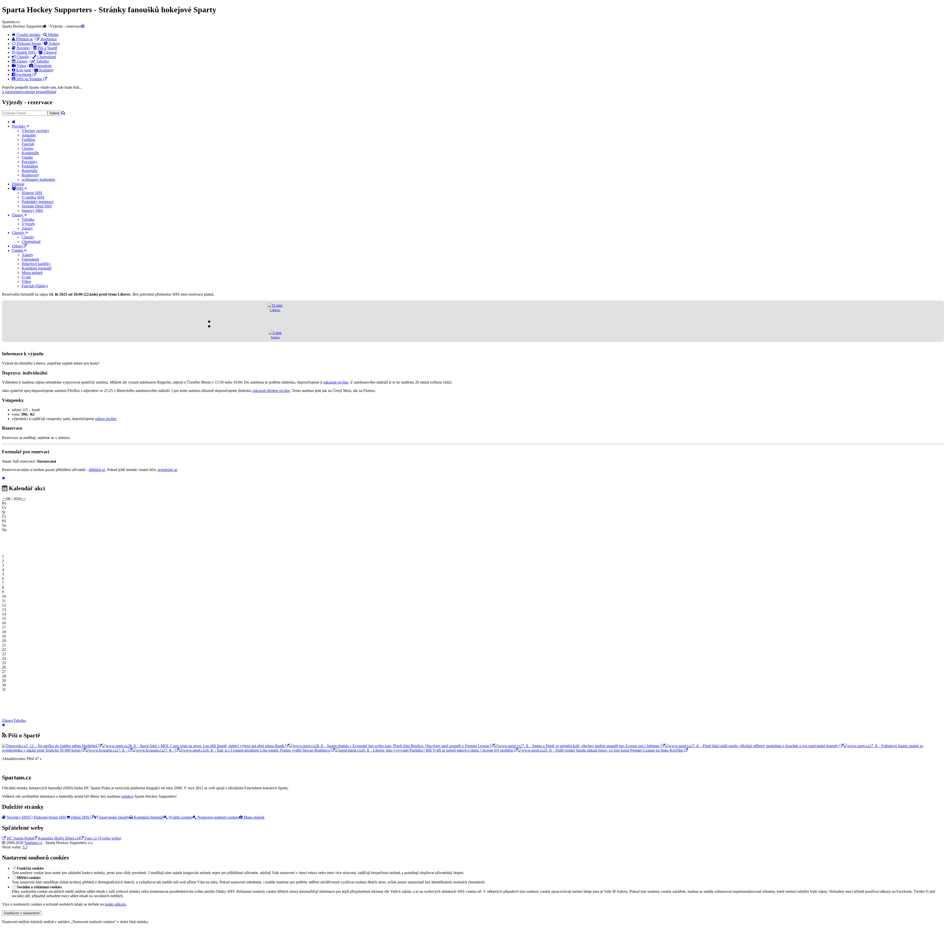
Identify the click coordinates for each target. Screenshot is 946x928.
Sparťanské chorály (113, 817)
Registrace (48, 39)
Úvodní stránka (28, 35)
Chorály (22, 57)
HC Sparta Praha (19, 838)
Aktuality (29, 135)
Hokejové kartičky (36, 264)
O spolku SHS (33, 197)
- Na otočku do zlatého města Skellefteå (61, 746)
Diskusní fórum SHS (49, 817)
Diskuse (18, 184)
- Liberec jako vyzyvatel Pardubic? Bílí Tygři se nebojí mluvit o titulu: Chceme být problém (437, 750)
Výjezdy (28, 224)
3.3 (24, 847)
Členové (50, 52)
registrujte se (167, 470)
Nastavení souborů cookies (217, 817)
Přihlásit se (24, 39)
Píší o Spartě (47, 48)
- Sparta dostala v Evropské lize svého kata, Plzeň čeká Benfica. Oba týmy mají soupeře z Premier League (402, 746)
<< (4, 499)
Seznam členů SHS (37, 206)
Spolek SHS (25, 52)
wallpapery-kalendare (38, 179)
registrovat (19, 92)
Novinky (23, 48)
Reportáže (29, 171)
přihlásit (50, 92)
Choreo (27, 148)
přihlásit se (97, 470)
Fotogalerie (42, 66)
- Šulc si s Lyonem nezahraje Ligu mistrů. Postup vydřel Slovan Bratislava (268, 750)
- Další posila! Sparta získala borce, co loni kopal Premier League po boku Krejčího (613, 750)
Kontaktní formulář (36, 268)
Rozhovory (30, 175)
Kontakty (46, 70)
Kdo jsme (23, 70)
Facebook (24, 74)
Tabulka (42, 61)
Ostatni (27, 157)
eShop (17, 246)
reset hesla (36, 92)
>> (23, 499)
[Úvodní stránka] (14, 122)
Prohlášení (30, 166)
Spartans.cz (33, 843)
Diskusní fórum (28, 43)
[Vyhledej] (63, 113)
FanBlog (28, 139)
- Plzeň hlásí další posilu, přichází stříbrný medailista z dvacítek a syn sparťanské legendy (765, 746)
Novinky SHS (17, 817)
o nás (6, 92)
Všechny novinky (35, 131)
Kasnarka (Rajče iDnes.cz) (58, 838)
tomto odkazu (115, 904)
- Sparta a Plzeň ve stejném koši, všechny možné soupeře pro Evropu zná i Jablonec (590, 746)
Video (21, 66)
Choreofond (46, 57)
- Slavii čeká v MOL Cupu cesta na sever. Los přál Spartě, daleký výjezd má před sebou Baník (206, 746)
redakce (127, 796)
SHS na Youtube (29, 79)
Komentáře (30, 153)
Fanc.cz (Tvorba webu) (102, 838)
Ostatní (18, 250)
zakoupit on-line (335, 382)
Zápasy (22, 61)
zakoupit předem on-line (271, 390)
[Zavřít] (3, 478)
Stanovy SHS (32, 210)
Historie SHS (32, 193)
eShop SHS (80, 817)
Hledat (52, 35)
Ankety (54, 43)
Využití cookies (180, 817)
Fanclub (28, 144)
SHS (20, 188)
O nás (26, 277)
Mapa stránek (32, 272)
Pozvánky (29, 162)
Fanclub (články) (35, 286)
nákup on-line (106, 419)
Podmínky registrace (37, 202)
